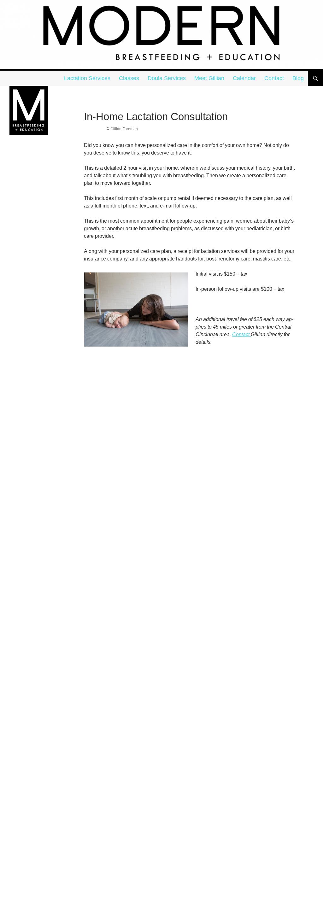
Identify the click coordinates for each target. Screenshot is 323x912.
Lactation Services (87, 78)
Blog (298, 78)
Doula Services (167, 78)
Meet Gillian (209, 78)
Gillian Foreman (124, 129)
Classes (129, 78)
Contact (274, 78)
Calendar (244, 78)
